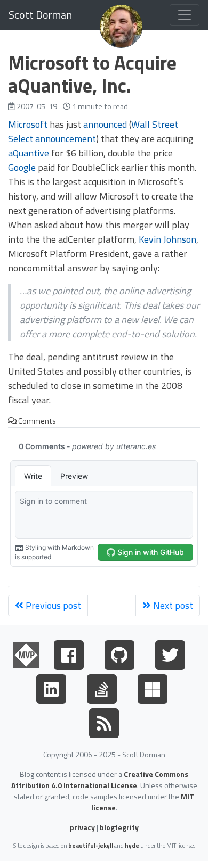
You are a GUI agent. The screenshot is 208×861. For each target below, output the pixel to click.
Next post (172, 605)
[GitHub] (119, 653)
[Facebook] (68, 653)
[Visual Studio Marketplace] (152, 687)
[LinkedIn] (51, 687)
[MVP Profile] (26, 653)
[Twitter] (170, 653)
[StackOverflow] (102, 687)
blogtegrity (119, 827)
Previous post (52, 605)
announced (105, 124)
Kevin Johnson (167, 239)
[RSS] (104, 721)
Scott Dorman (40, 14)
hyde (132, 845)
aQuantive (28, 153)
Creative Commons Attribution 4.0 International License (100, 779)
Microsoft (27, 124)
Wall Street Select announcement (93, 131)
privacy (82, 827)
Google (22, 167)
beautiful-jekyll (90, 845)
